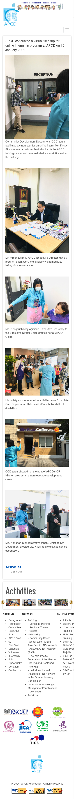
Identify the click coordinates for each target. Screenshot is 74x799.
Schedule (13, 648)
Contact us (14, 670)
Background (15, 620)
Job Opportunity (15, 661)
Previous (2, 602)
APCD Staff (14, 638)
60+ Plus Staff (13, 643)
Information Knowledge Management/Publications (42, 686)
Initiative (67, 620)
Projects (32, 630)
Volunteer (13, 652)
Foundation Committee (14, 625)
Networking (34, 634)
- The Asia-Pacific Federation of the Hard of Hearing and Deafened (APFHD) (42, 661)
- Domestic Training (39, 623)
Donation (13, 666)
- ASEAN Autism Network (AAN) (42, 650)
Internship (14, 656)
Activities (13, 566)
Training (32, 620)
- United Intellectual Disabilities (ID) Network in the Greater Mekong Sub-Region (41, 675)
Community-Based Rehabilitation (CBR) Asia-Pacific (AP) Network (42, 641)
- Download (34, 691)
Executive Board (13, 632)
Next (71, 602)
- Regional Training (38, 627)
